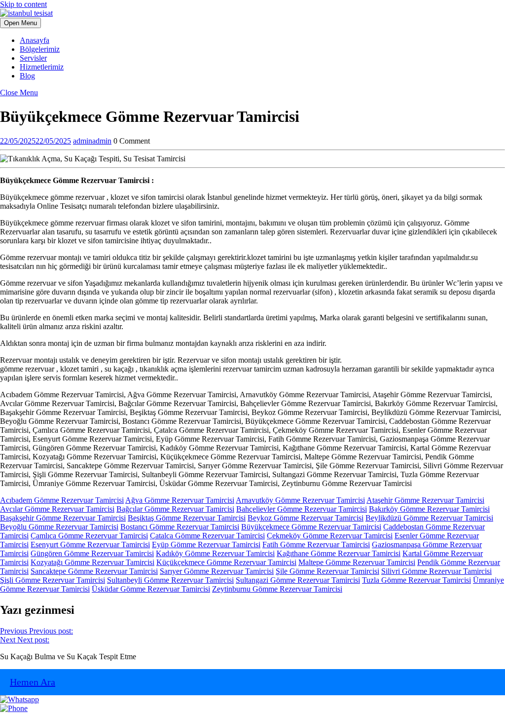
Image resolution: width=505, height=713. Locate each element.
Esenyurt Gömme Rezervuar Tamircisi (90, 544)
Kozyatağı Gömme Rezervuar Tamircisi (92, 562)
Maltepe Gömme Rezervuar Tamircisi (356, 562)
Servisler (33, 58)
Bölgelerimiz (40, 49)
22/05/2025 (35, 141)
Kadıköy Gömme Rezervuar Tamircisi (215, 553)
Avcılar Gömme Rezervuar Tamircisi (57, 509)
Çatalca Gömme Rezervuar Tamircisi (207, 535)
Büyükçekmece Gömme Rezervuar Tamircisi (311, 527)
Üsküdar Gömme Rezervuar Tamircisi (151, 589)
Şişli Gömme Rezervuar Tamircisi (52, 580)
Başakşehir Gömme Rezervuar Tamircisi (63, 518)
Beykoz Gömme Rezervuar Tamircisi (305, 518)
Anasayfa (34, 40)
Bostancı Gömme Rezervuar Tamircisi (179, 527)
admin (92, 141)
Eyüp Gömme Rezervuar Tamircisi (206, 544)
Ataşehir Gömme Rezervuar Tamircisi (425, 500)
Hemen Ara (32, 681)
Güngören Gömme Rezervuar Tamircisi (92, 553)
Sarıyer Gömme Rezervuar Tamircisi (217, 571)
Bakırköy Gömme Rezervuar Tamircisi (429, 509)
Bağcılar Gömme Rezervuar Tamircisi (175, 509)
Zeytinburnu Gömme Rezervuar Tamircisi (277, 589)
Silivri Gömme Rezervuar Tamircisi (436, 571)
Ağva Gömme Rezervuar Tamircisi (179, 500)
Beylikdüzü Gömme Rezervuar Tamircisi (429, 518)
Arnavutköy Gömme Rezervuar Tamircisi (300, 500)
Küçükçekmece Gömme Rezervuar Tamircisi (226, 562)
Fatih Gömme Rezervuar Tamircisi (316, 544)
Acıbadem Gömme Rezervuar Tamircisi (62, 500)
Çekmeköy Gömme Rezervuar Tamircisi (330, 535)
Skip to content (23, 4)
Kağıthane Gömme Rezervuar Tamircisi (338, 553)
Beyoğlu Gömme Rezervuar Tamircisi (59, 527)
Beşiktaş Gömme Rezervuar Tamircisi (187, 518)
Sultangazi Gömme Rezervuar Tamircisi (298, 580)
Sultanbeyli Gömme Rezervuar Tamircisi (170, 580)
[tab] (20, 23)
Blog (27, 76)
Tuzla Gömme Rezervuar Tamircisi (416, 580)
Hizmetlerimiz (42, 67)
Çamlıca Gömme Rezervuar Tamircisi (89, 535)
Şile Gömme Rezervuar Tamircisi (327, 571)
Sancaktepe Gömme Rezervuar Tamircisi (94, 571)
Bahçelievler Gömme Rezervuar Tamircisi (301, 509)
